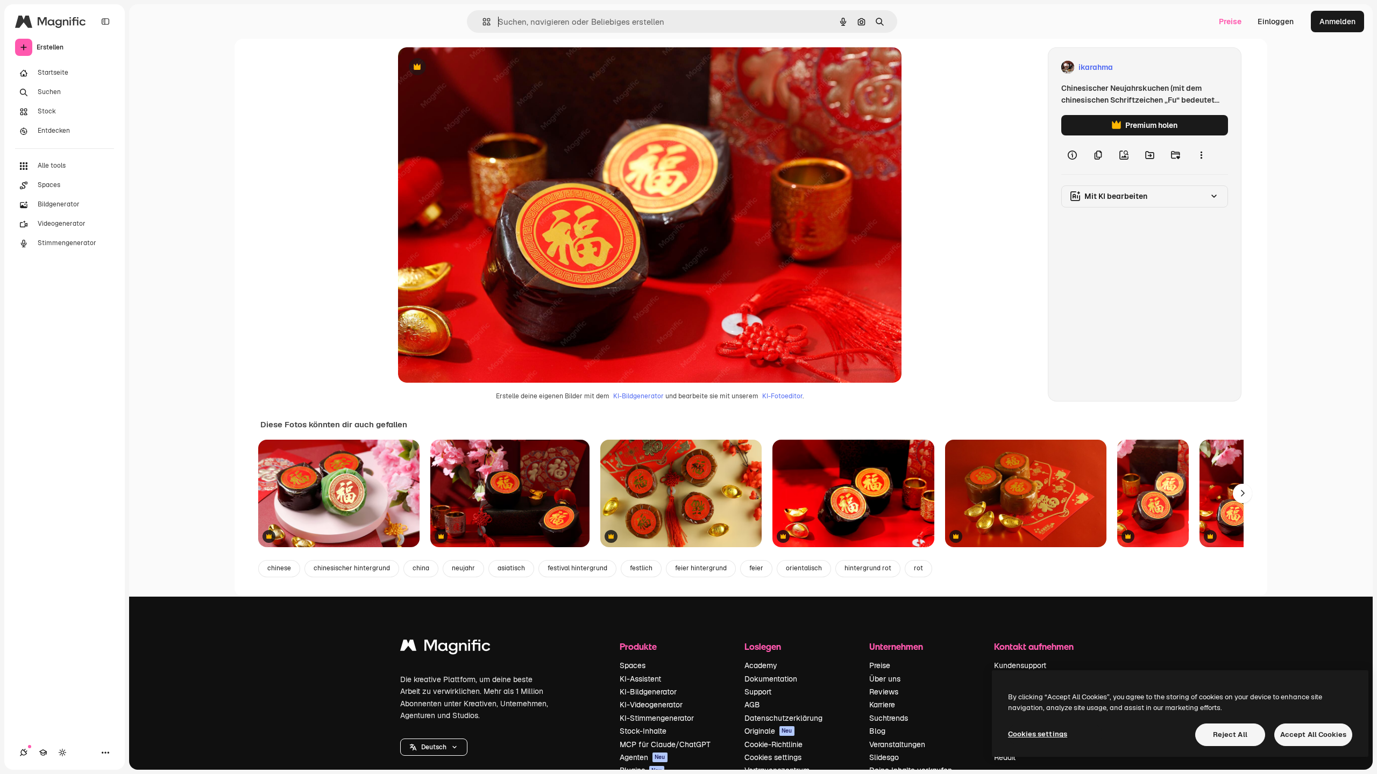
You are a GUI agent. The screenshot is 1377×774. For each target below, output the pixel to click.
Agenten (642, 757)
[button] (433, 747)
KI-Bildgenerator (638, 396)
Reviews (883, 692)
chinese (279, 568)
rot (918, 568)
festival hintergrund (577, 568)
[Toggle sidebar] (105, 21)
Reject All (1230, 734)
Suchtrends (888, 718)
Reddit (1005, 757)
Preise (1230, 21)
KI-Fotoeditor (782, 396)
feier (756, 568)
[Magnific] (445, 648)
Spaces (632, 665)
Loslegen (762, 646)
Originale (768, 731)
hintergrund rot (867, 568)
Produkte (638, 646)
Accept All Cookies (1313, 734)
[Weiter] (1242, 493)
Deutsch (433, 747)
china (421, 568)
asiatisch (511, 568)
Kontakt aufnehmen (1034, 646)
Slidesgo (884, 757)
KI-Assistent (640, 679)
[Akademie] (43, 752)
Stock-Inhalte (643, 731)
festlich (641, 568)
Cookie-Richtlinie (773, 744)
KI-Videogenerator (651, 705)
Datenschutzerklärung (783, 718)
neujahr (463, 568)
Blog (877, 731)
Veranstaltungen (897, 744)
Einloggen (1276, 21)
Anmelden (1337, 21)
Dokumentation (770, 679)
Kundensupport (1020, 665)
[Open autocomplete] (482, 22)
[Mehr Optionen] (1201, 155)
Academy (760, 665)
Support (757, 692)
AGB (752, 705)
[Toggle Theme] (62, 752)
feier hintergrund (701, 568)
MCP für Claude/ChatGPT (665, 744)
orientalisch (804, 568)
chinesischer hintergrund (352, 568)
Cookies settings (772, 757)
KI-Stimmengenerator (657, 718)
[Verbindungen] (23, 752)
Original (467, 67)
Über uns (884, 679)
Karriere (882, 705)
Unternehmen (896, 646)
